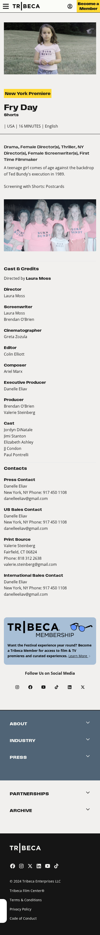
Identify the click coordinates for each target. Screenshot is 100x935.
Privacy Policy (20, 909)
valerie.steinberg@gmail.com (30, 564)
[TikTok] (56, 687)
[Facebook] (30, 687)
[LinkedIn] (69, 687)
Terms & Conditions (26, 900)
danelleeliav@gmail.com (26, 498)
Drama (11, 147)
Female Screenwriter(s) (52, 153)
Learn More (78, 656)
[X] (82, 687)
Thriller (68, 147)
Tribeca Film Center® (27, 890)
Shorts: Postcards (48, 186)
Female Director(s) (39, 147)
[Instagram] (17, 687)
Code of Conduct (23, 918)
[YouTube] (43, 687)
